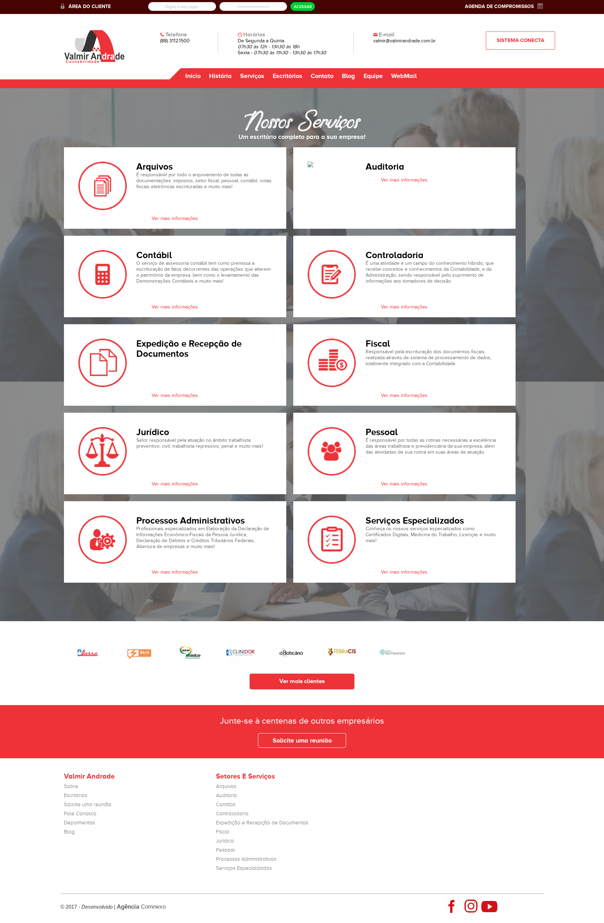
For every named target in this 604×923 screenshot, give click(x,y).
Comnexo (141, 906)
